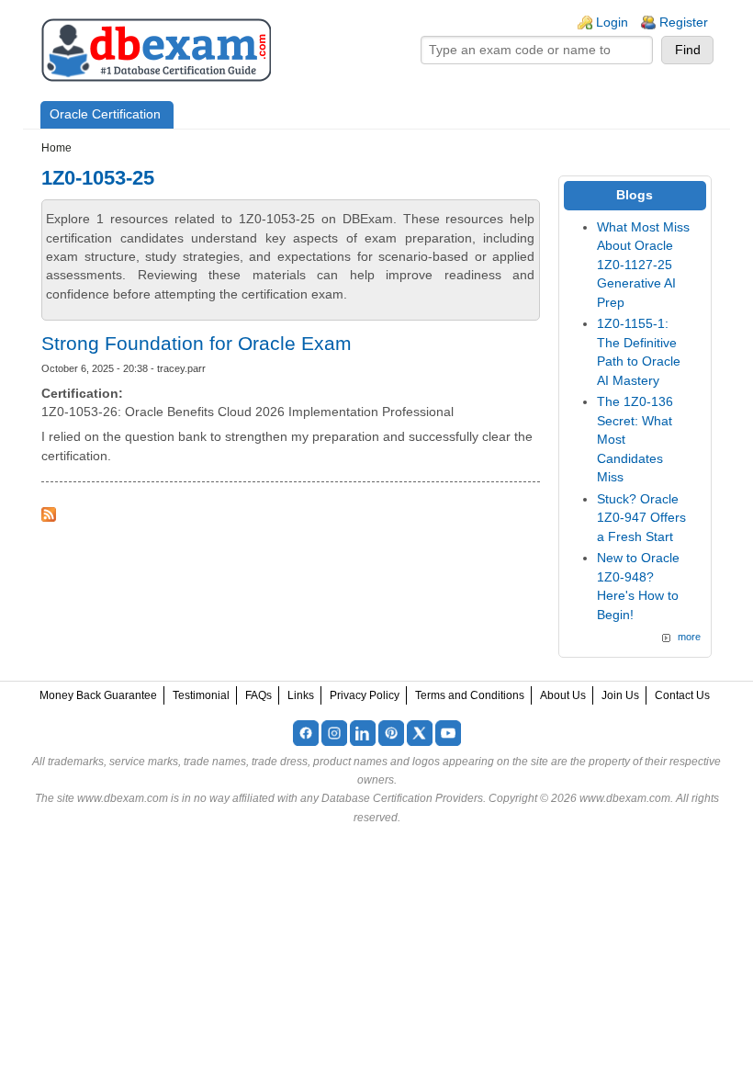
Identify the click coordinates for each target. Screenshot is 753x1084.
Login (612, 22)
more (689, 636)
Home (56, 147)
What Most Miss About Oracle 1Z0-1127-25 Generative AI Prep (643, 265)
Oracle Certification (105, 114)
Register (683, 22)
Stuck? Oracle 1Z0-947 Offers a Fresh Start (641, 518)
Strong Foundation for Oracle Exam (196, 343)
